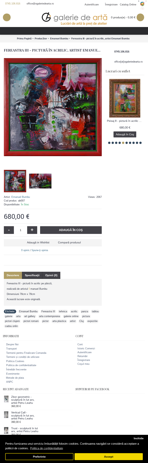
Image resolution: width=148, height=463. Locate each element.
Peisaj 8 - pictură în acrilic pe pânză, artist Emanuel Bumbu (125, 120)
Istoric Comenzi (86, 348)
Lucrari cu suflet (118, 71)
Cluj (81, 321)
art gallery (29, 316)
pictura (86, 316)
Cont (80, 344)
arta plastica (59, 321)
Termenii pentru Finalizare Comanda (26, 352)
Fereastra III (48, 311)
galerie (8, 316)
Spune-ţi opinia (39, 250)
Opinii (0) (51, 275)
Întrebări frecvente (16, 369)
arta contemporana (49, 316)
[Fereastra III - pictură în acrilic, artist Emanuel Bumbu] (53, 107)
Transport (11, 348)
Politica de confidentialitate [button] (46, 448)
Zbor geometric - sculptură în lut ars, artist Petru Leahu (22, 399)
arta (18, 316)
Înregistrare (83, 360)
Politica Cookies (15, 361)
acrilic (74, 311)
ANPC (9, 381)
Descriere (13, 275)
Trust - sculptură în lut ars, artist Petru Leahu (24, 430)
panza (84, 311)
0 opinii (25, 250)
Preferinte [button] (39, 456)
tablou (95, 311)
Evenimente (12, 373)
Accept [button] (108, 456)
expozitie (92, 321)
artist (73, 321)
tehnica (63, 311)
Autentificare (84, 352)
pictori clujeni (12, 321)
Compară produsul (69, 242)
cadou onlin (11, 326)
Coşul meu (83, 363)
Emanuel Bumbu (20, 197)
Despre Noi (12, 344)
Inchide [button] (139, 438)
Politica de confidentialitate (21, 365)
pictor (45, 321)
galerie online (71, 316)
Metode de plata (15, 377)
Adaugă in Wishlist (38, 242)
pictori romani (31, 321)
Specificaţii (32, 275)
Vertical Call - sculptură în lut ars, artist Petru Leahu (22, 415)
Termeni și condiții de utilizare (22, 357)
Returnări (82, 356)
